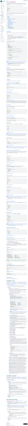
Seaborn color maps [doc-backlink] (10, 237)
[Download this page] (25, 0)
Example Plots (2, 32)
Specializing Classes (2, 6)
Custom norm (9, 20)
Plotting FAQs (2, 31)
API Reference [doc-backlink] (9, 277)
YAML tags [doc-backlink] (8, 67)
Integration (8, 16)
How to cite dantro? (2, 12)
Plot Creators (2, 27)
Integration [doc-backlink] (8, 31)
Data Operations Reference (2, 36)
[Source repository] (24, 0)
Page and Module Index (3, 41)
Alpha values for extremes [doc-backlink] (11, 227)
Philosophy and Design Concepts (3, 8)
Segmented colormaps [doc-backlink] (10, 116)
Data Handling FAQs (2, 21)
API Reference (8, 25)
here (14, 295)
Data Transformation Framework (2, 18)
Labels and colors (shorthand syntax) (12, 22)
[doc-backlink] (10, 280)
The (2, 16)
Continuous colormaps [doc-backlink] (10, 201)
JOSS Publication (2, 11)
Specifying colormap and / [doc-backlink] (12, 82)
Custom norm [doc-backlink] (8, 104)
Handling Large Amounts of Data (3, 20)
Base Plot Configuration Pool (3, 39)
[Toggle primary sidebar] (6, 0)
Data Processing (2, 17)
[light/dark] (26, 0)
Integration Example (2, 5)
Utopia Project (2, 13)
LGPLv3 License (2, 40)
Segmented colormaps (10, 21)
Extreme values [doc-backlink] (9, 91)
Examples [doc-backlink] (8, 79)
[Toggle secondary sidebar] (27, 0)
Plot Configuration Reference (2, 37)
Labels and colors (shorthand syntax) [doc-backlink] (12, 150)
